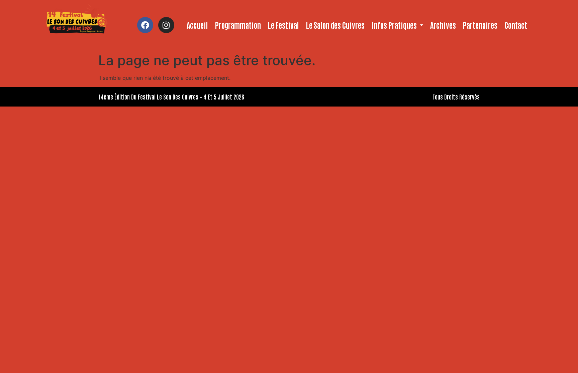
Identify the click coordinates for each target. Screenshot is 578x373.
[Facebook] (145, 25)
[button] (397, 25)
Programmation (238, 25)
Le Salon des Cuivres (335, 25)
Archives (443, 25)
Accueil (197, 25)
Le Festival (283, 25)
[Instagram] (166, 25)
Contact (515, 25)
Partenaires (480, 25)
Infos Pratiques (394, 25)
